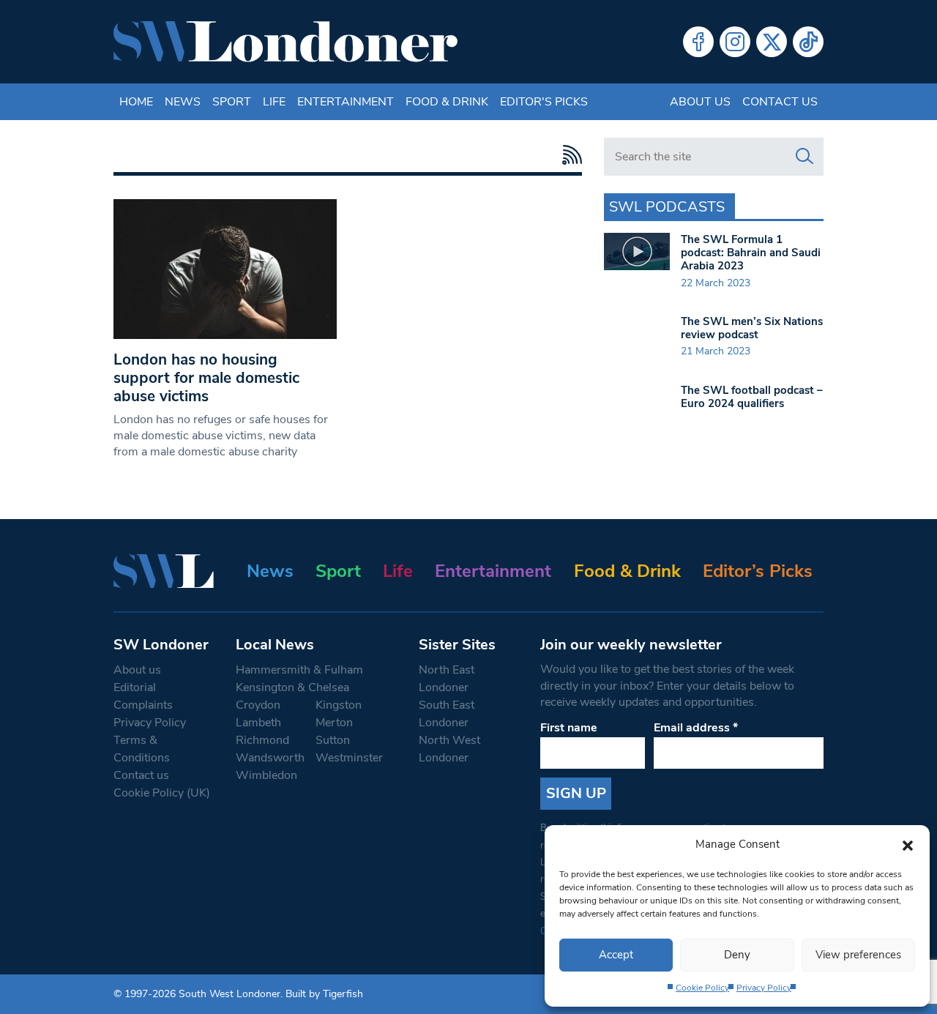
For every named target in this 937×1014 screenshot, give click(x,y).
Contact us (780, 102)
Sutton (333, 740)
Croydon (258, 705)
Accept (616, 954)
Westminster (349, 758)
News (183, 102)
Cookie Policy (702, 988)
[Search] (804, 157)
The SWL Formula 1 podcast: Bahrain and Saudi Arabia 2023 (751, 252)
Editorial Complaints (143, 696)
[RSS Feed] (568, 155)
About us (700, 102)
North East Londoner (446, 679)
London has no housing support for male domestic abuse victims (206, 377)
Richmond (262, 740)
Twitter (771, 41)
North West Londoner (449, 749)
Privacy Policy (763, 988)
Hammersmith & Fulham (299, 670)
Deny (737, 954)
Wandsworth (270, 758)
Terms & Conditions (141, 749)
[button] (907, 844)
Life (274, 102)
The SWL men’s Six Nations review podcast (752, 328)
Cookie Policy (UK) (161, 793)
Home (136, 102)
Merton (334, 723)
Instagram (735, 41)
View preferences (858, 954)
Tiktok (808, 41)
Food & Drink (447, 102)
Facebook (698, 41)
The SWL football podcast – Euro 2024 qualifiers (752, 397)
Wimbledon (266, 775)
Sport (231, 102)
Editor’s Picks (758, 571)
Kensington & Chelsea (292, 687)
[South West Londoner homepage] (285, 41)
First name (568, 728)
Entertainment (345, 102)
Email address (696, 728)
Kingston (339, 705)
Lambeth (258, 723)
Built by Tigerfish (324, 994)
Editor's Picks (544, 102)
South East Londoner (446, 714)
